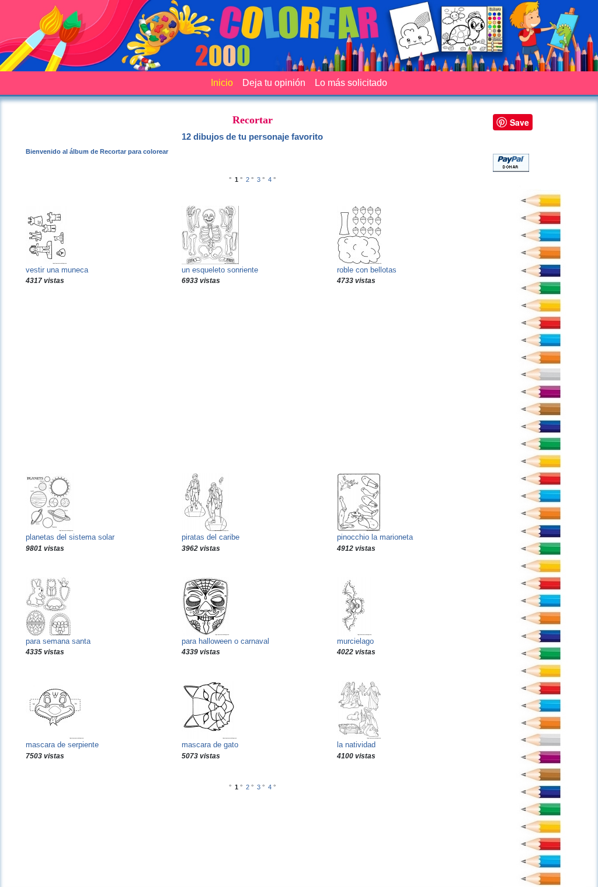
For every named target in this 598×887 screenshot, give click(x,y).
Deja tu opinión (273, 83)
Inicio (222, 83)
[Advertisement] (252, 379)
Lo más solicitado (351, 83)
